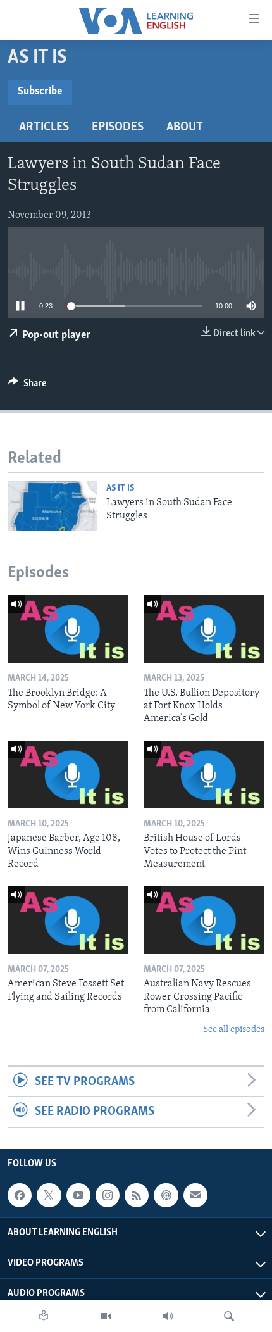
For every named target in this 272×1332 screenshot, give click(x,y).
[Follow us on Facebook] (20, 1195)
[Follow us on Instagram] (108, 1195)
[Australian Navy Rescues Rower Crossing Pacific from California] (204, 920)
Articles (44, 127)
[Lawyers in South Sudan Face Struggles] (52, 506)
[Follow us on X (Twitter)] (49, 1195)
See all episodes (233, 1029)
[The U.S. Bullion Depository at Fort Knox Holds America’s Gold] (204, 629)
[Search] (229, 1316)
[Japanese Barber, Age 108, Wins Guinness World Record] (68, 774)
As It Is (120, 488)
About (184, 127)
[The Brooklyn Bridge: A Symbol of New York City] (68, 629)
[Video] (106, 1316)
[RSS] (137, 1195)
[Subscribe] (195, 1195)
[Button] (27, 386)
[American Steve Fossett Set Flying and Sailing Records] (68, 920)
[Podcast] (166, 1195)
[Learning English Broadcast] (168, 1316)
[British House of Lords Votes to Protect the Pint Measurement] (204, 774)
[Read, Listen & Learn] (43, 1316)
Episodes (118, 127)
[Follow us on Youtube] (78, 1195)
